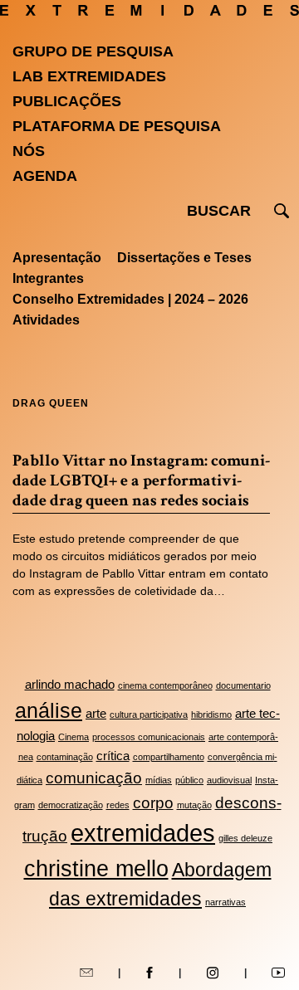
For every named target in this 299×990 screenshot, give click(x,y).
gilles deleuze (245, 838)
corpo (153, 802)
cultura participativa (149, 714)
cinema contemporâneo (165, 685)
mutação (194, 805)
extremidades (143, 832)
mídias (158, 780)
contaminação (65, 757)
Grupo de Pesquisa (93, 51)
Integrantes (48, 278)
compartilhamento (168, 757)
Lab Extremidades (89, 76)
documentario (243, 685)
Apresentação (56, 258)
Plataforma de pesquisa (116, 126)
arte (96, 713)
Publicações (66, 101)
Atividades (46, 320)
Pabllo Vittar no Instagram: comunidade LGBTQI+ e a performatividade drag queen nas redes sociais (141, 480)
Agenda (44, 176)
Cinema (73, 737)
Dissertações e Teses (184, 258)
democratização (70, 805)
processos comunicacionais (148, 737)
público (189, 780)
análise (48, 710)
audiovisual (229, 780)
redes (118, 805)
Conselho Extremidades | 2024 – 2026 (130, 299)
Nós (28, 151)
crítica (113, 756)
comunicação (94, 777)
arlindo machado (70, 684)
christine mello (96, 868)
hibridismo (211, 714)
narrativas (225, 902)
